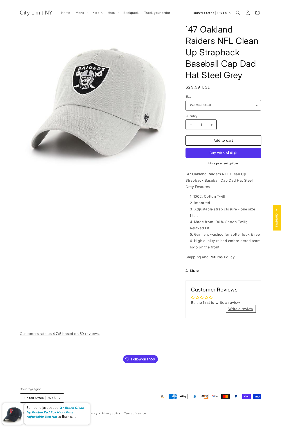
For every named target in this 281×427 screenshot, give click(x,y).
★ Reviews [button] (277, 217)
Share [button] (194, 270)
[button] (81, 12)
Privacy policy (111, 413)
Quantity (191, 116)
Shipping (193, 257)
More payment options (223, 163)
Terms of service (135, 413)
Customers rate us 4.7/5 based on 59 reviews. (60, 333)
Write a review (240, 309)
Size (189, 96)
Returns (216, 257)
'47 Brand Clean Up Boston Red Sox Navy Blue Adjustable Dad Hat (55, 412)
